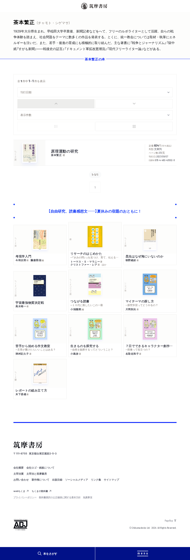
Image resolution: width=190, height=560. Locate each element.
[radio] (56, 103)
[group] (95, 103)
